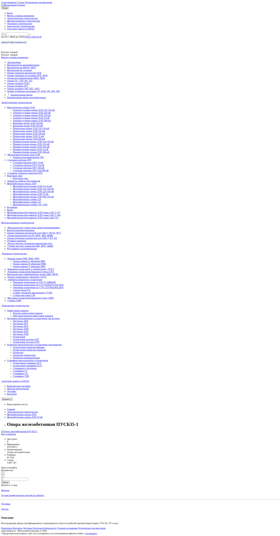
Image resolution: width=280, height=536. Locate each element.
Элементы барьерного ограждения (24, 279)
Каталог (9, 55)
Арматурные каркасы (17, 310)
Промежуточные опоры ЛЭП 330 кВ (31, 147)
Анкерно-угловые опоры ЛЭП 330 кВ (32, 115)
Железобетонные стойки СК (27, 202)
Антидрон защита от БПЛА (21, 29)
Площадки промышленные (26, 358)
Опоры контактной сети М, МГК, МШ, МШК (30, 235)
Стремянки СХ (20, 373)
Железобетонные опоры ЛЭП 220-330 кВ (33, 191)
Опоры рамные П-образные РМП (29, 264)
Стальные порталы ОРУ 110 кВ (28, 165)
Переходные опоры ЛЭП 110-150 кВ (31, 128)
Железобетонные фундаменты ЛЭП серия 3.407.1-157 (33, 212)
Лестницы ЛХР (20, 331)
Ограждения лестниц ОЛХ (26, 342)
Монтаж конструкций (18, 388)
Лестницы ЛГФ (20, 326)
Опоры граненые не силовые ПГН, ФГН (27, 75)
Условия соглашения (67, 528)
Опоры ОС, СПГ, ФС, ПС (20, 81)
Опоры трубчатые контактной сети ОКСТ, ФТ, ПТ (32, 238)
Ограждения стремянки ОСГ (27, 363)
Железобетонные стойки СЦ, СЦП (30, 204)
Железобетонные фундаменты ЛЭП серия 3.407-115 (32, 218)
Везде (10, 13)
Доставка (11, 391)
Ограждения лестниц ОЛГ (26, 339)
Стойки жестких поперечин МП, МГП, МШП (30, 246)
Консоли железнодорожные (21, 230)
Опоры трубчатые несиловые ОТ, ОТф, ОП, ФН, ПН (33, 91)
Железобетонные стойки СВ (27, 199)
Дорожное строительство (19, 23)
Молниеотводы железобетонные (23, 65)
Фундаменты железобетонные (22, 248)
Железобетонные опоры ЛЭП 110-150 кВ (33, 189)
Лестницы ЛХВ (21, 329)
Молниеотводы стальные (19, 70)
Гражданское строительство (21, 26)
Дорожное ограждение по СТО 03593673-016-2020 (38, 285)
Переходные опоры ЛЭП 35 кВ (28, 136)
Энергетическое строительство (22, 18)
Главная (11, 409)
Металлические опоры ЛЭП (21, 107)
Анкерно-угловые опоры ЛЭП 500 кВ (32, 120)
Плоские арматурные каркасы (28, 313)
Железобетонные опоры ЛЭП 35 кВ (30, 194)
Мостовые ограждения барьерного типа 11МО (30, 298)
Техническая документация (38, 2)
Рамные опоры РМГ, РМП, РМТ (23, 258)
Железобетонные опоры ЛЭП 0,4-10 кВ (32, 186)
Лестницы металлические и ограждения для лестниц (33, 318)
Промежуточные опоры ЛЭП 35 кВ (30, 149)
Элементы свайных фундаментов (23, 181)
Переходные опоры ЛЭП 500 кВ (29, 139)
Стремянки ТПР (21, 376)
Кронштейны (14, 62)
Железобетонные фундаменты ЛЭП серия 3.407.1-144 (33, 215)
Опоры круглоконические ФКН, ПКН (26, 78)
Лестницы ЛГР (20, 323)
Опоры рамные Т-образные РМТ (29, 266)
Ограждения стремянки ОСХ (27, 365)
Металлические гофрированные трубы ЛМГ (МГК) (32, 274)
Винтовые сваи (14, 175)
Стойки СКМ (14, 300)
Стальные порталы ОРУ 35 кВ (28, 162)
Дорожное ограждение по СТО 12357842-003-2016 (38, 287)
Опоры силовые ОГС (17, 86)
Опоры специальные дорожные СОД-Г (27, 277)
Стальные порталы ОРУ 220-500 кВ (31, 170)
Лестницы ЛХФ (21, 334)
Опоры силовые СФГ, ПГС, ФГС (23, 88)
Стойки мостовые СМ (24, 295)
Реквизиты (6, 528)
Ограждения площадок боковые (29, 347)
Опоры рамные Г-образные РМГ (29, 261)
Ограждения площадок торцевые (29, 350)
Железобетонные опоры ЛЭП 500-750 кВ (33, 196)
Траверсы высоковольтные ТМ (28, 157)
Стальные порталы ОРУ (19, 160)
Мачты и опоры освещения (20, 15)
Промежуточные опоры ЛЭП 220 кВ (31, 144)
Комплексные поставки (18, 386)
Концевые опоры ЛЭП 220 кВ (28, 123)
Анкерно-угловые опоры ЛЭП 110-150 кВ (34, 110)
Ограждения (19, 337)
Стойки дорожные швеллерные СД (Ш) (32, 292)
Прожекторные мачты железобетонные (26, 97)
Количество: (7, 470)
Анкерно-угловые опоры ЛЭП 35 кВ (31, 118)
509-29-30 (32, 37)
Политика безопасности (45, 528)
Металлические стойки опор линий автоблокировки (33, 227)
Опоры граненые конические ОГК (24, 73)
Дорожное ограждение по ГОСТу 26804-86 (34, 282)
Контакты (12, 394)
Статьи (21, 2)
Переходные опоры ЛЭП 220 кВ (29, 131)
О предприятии (9, 2)
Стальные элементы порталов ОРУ (25, 173)
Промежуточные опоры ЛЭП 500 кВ (31, 152)
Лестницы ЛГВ (20, 321)
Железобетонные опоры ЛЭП (21, 183)
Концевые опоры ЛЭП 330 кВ (28, 126)
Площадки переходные (24, 355)
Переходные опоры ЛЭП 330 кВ (29, 133)
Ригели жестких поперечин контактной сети (29, 243)
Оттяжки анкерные (16, 241)
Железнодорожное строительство (23, 21)
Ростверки (12, 207)
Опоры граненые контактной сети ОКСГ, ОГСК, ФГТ (34, 233)
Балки (10, 210)
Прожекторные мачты (21, 95)
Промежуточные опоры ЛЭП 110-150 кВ (33, 141)
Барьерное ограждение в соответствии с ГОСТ (30, 269)
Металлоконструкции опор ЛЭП (23, 154)
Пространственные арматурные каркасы (33, 316)
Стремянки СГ (20, 371)
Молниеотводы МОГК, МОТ (21, 67)
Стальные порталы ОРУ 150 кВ (28, 168)
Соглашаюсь (91, 533)
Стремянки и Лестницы (25, 368)
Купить (5, 482)
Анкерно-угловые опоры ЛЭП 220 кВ (32, 112)
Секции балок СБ (21, 290)
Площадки (18, 352)
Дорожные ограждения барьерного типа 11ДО (30, 271)
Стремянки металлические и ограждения (27, 360)
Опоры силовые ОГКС (18, 83)
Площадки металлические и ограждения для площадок (34, 344)
